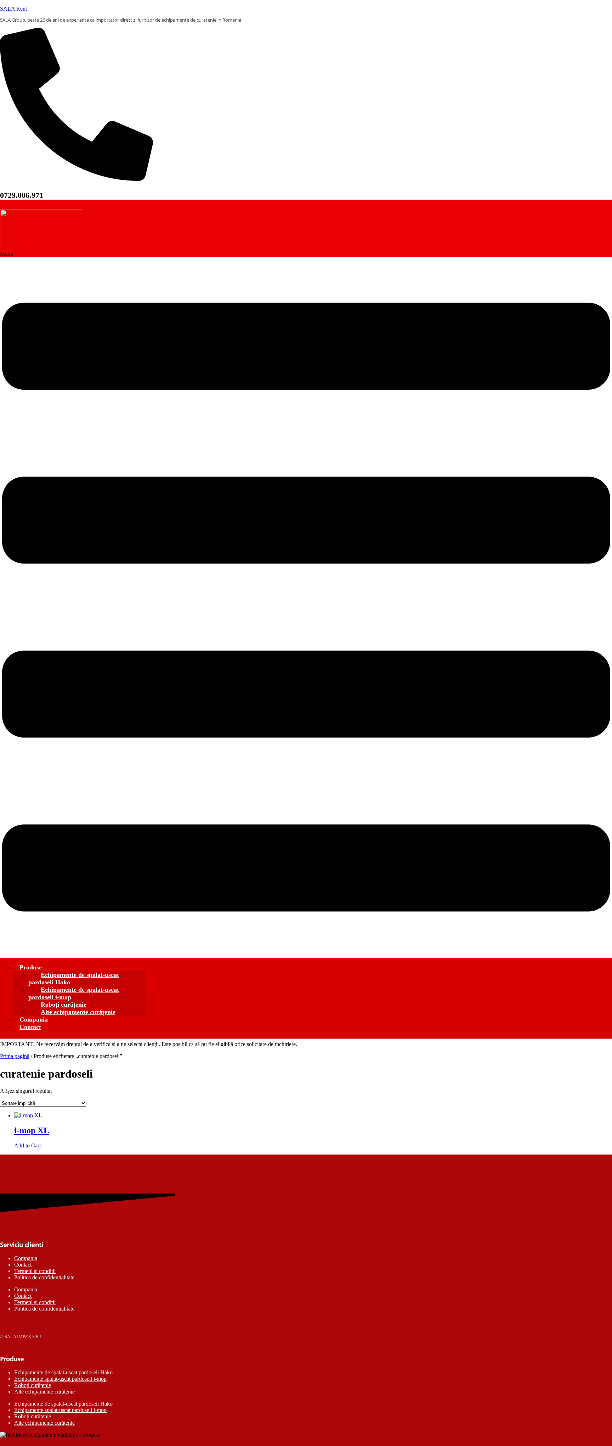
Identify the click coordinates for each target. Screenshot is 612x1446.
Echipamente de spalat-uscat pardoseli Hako (73, 978)
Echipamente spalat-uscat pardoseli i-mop (60, 1379)
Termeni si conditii (35, 1271)
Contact (30, 1026)
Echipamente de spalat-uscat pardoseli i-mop (73, 993)
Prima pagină (14, 1056)
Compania (25, 1258)
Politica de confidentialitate (44, 1277)
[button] (306, 604)
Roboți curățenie (32, 1385)
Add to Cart (27, 1145)
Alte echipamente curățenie (78, 1012)
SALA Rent (13, 9)
